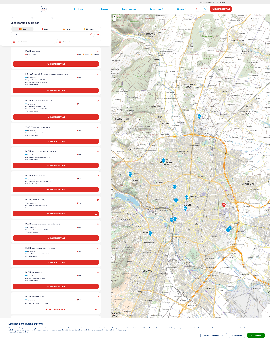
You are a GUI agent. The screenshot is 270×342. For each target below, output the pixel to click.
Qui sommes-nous (220, 2)
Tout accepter (255, 335)
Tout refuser (237, 335)
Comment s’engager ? (205, 2)
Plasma (68, 29)
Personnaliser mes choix (213, 335)
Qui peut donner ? (156, 9)
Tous (24, 29)
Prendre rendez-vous (221, 9)
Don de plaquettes (129, 9)
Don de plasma (102, 9)
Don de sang (78, 9)
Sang (46, 29)
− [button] (114, 19)
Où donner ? (181, 9)
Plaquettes (90, 29)
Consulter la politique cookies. (18, 332)
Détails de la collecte (55, 309)
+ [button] (114, 16)
